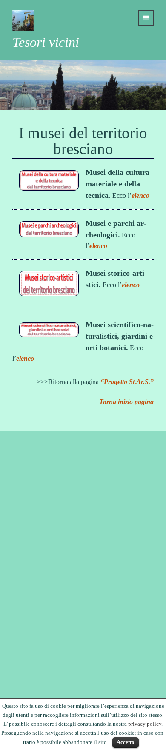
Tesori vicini (45, 42)
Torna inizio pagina (126, 401)
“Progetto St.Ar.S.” (127, 381)
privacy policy (144, 724)
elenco (140, 195)
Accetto (126, 742)
